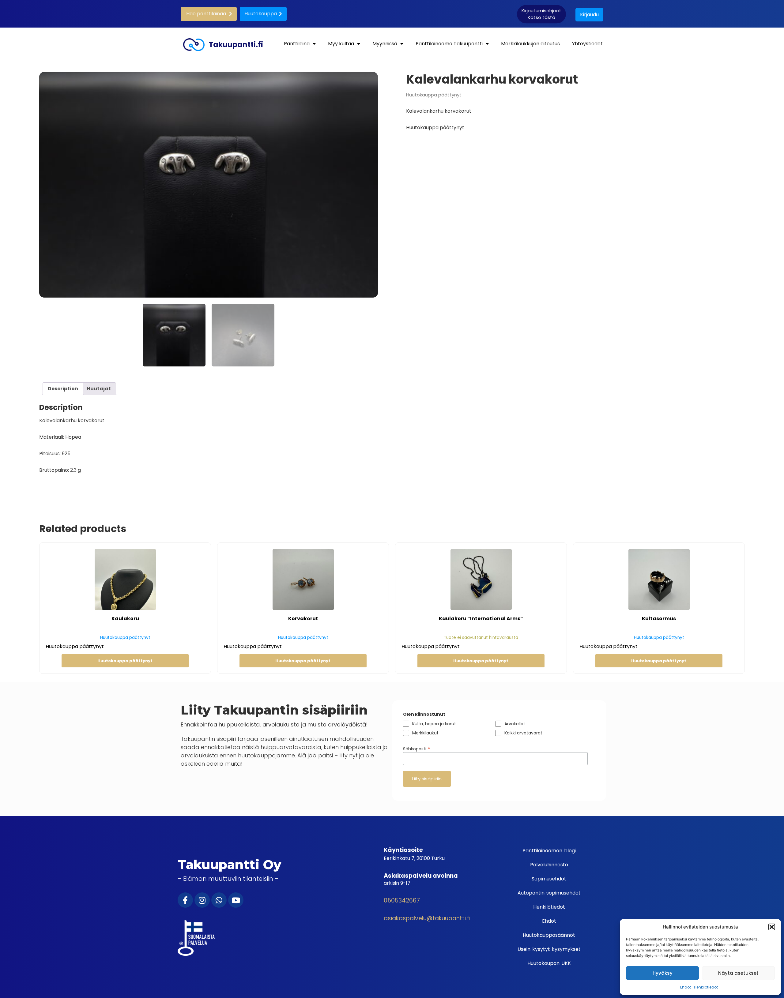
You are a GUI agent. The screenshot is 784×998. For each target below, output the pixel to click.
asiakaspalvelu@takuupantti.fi (427, 918)
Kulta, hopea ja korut (434, 724)
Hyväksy (663, 973)
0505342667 (402, 900)
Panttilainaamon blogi (549, 850)
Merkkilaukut (425, 733)
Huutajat (99, 388)
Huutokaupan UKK (549, 963)
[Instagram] (202, 900)
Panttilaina (297, 43)
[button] (772, 927)
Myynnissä (384, 43)
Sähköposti (417, 748)
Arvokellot (514, 724)
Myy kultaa (341, 43)
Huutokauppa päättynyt (125, 661)
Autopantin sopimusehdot (549, 892)
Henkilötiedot (706, 987)
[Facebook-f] (185, 900)
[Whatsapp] (219, 900)
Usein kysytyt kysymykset (549, 949)
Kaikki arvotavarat (523, 733)
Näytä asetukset (738, 973)
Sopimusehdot (549, 878)
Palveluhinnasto (549, 864)
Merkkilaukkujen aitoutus (530, 43)
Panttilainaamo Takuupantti (449, 43)
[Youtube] (235, 900)
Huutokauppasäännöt (549, 935)
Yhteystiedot (587, 43)
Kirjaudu (589, 14)
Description (63, 388)
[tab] (63, 388)
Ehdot (685, 987)
